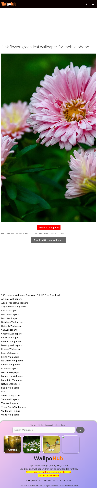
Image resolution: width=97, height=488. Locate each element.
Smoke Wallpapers (10, 395)
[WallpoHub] (8, 4)
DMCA (69, 480)
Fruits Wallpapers (10, 356)
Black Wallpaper (9, 318)
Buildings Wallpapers (12, 322)
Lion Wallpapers (9, 368)
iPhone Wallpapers (10, 364)
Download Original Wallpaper (48, 240)
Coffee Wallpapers (10, 337)
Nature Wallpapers (10, 383)
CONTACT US (46, 480)
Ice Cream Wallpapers (12, 360)
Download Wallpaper (48, 227)
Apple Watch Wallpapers (13, 306)
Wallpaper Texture (10, 410)
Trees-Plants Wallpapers (13, 406)
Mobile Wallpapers (10, 372)
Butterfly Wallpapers (11, 325)
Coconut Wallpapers (11, 333)
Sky (3, 391)
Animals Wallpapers (11, 298)
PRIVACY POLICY (59, 480)
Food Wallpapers (9, 352)
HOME (28, 480)
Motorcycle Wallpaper (12, 376)
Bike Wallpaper (9, 310)
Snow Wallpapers (10, 399)
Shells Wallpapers (10, 387)
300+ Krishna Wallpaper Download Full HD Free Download (30, 295)
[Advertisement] (48, 25)
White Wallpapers (10, 414)
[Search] (80, 430)
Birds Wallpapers (10, 314)
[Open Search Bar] (85, 4)
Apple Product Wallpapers (14, 302)
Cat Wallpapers (9, 329)
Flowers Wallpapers (11, 349)
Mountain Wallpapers (12, 380)
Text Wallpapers (9, 403)
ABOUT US (36, 480)
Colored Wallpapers (11, 341)
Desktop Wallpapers (11, 345)
